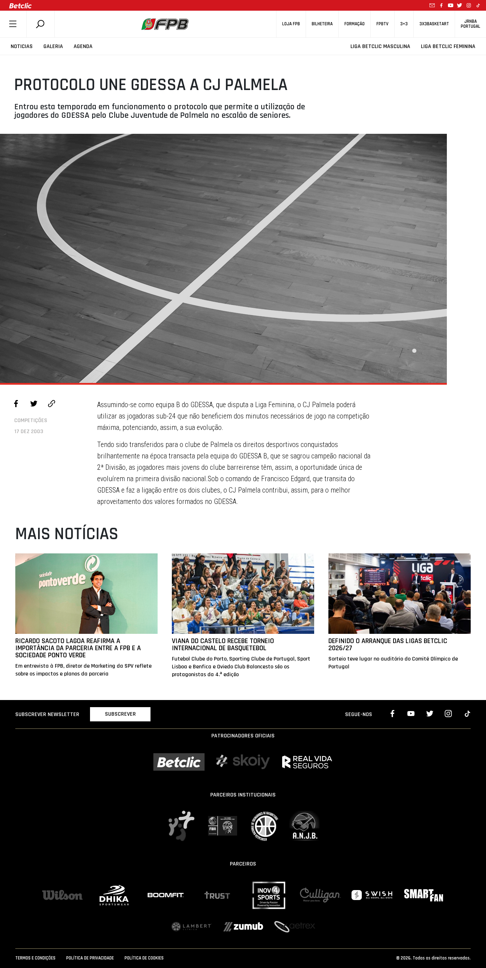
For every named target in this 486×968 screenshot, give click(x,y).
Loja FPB (291, 24)
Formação (354, 24)
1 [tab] (414, 350)
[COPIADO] (51, 404)
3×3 (404, 24)
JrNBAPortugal (470, 24)
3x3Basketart (434, 24)
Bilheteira (322, 24)
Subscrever (120, 714)
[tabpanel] (223, 258)
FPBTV (382, 24)
